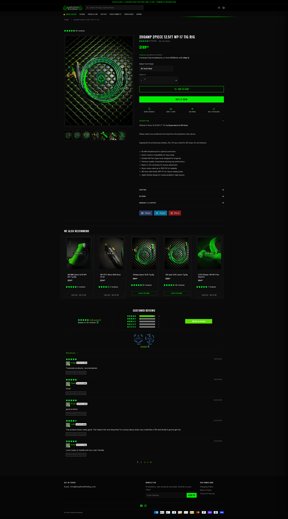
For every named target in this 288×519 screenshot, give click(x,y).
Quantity (142, 75)
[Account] (219, 8)
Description (144, 121)
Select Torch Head (146, 64)
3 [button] (144, 462)
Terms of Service (207, 493)
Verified (143, 346)
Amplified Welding (76, 512)
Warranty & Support (147, 203)
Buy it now (181, 99)
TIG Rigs (82, 14)
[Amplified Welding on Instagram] (145, 506)
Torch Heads (128, 14)
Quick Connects (115, 14)
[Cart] (223, 8)
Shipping (142, 55)
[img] (71, 359)
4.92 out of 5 (95, 320)
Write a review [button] (198, 321)
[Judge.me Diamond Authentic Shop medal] (138, 338)
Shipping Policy (206, 487)
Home (66, 20)
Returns (142, 196)
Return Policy (206, 490)
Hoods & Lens (93, 14)
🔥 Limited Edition (69, 14)
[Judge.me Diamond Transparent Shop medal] (149, 338)
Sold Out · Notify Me (78, 295)
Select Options (144, 293)
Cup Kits (104, 14)
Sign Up (191, 495)
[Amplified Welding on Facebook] (141, 506)
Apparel (139, 14)
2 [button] (141, 462)
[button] (69, 31)
